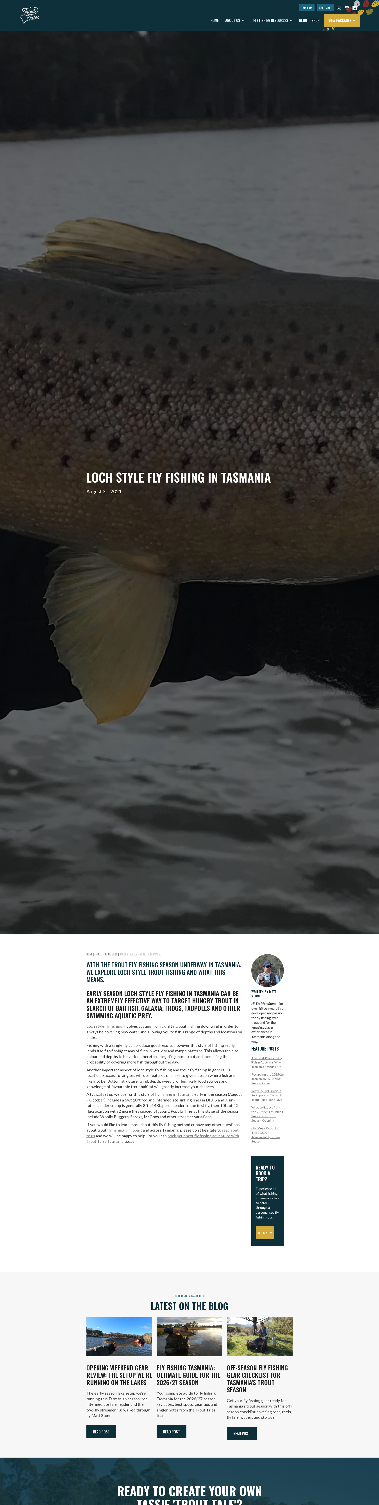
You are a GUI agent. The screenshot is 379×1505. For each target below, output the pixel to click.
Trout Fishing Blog (106, 954)
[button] (235, 20)
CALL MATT (325, 7)
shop (315, 20)
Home (215, 20)
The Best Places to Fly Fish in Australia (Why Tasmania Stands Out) (266, 1062)
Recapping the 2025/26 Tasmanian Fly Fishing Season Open (267, 1078)
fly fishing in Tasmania (174, 1094)
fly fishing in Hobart (124, 1130)
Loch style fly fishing (104, 1026)
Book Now (265, 1232)
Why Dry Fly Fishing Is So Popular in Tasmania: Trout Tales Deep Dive (267, 1095)
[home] (30, 13)
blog (303, 20)
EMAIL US (307, 7)
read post (101, 1432)
